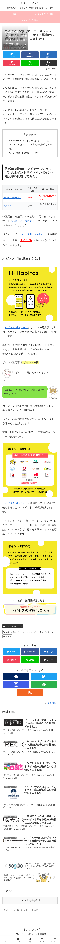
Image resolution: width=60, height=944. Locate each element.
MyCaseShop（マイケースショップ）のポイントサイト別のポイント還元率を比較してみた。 (30, 144)
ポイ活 (8, 636)
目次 (25, 134)
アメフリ (7, 205)
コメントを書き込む (30, 900)
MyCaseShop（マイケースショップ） (21, 632)
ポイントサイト (48, 632)
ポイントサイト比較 (14, 626)
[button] (54, 527)
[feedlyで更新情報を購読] (44, 684)
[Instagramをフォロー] (16, 684)
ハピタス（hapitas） (12, 197)
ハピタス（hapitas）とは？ (25, 152)
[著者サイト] (16, 676)
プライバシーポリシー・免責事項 (30, 934)
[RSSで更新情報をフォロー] (30, 692)
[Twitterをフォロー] (44, 676)
